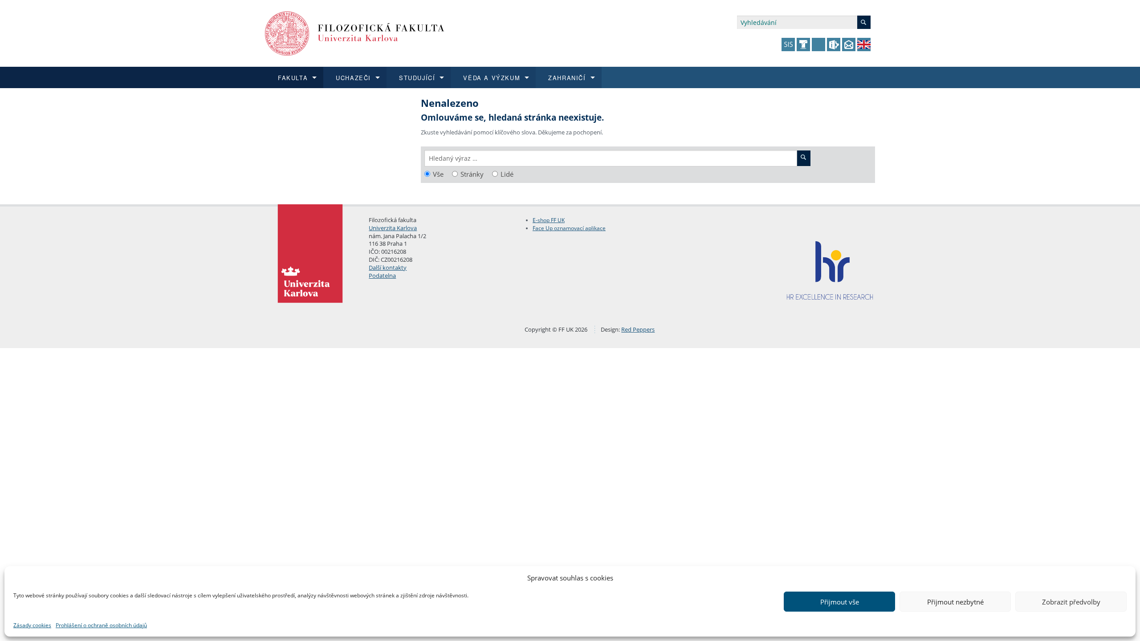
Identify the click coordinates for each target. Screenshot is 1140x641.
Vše (438, 174)
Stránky (472, 174)
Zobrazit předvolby (1071, 601)
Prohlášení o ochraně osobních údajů (101, 625)
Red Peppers (638, 329)
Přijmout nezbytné (955, 601)
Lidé (507, 174)
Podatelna (382, 276)
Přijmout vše (839, 601)
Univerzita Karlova (393, 228)
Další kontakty (388, 268)
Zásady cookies (32, 625)
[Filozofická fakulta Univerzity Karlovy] (354, 32)
